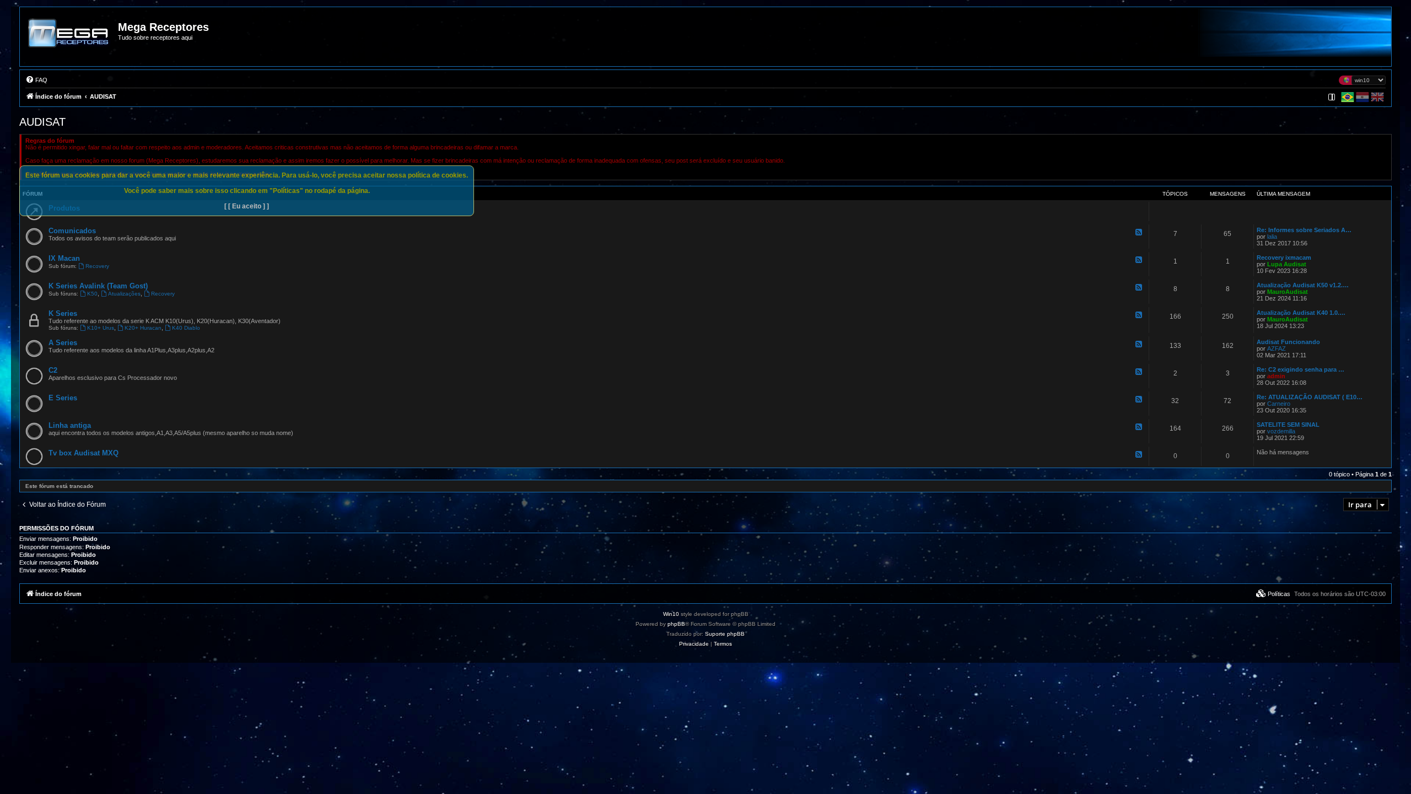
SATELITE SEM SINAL (1288, 424)
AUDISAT (42, 122)
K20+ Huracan (143, 328)
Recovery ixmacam (1284, 257)
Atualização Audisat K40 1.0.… (1301, 312)
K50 (92, 294)
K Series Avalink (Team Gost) (98, 286)
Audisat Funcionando (1288, 342)
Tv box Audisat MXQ (84, 453)
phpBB (676, 624)
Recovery (97, 266)
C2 (53, 370)
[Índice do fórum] (69, 40)
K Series (63, 313)
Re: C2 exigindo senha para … (1300, 369)
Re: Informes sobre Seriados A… (1304, 230)
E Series (63, 398)
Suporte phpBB (725, 634)
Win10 (671, 614)
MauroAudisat (1287, 291)
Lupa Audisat (1286, 264)
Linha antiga (70, 425)
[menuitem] (36, 80)
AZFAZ (1276, 348)
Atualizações (124, 294)
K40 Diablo (186, 328)
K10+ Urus (100, 328)
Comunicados (72, 231)
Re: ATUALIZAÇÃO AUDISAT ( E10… (1309, 397)
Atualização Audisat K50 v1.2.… (1303, 285)
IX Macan (64, 258)
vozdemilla (1281, 431)
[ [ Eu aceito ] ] (246, 206)
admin (1276, 376)
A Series (63, 343)
